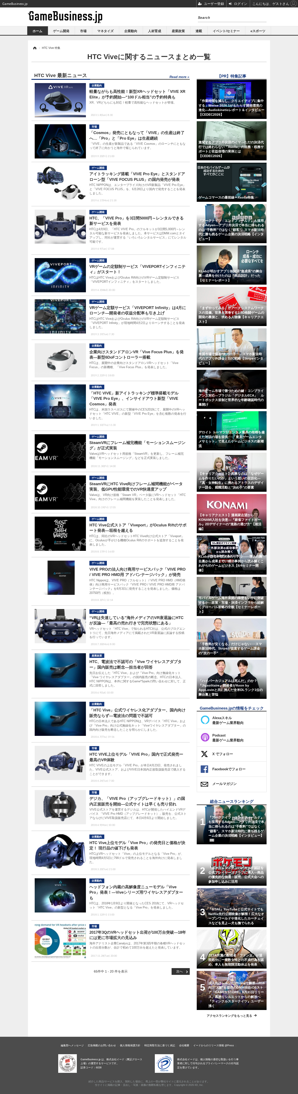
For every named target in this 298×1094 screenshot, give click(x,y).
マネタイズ (105, 31)
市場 (83, 31)
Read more (177, 77)
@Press (229, 1045)
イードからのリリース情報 (208, 1045)
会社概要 (184, 1045)
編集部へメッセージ (72, 1045)
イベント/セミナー (226, 31)
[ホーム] (34, 48)
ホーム (37, 31)
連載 (199, 31)
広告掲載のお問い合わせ (102, 1045)
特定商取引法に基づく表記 (159, 1045)
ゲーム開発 (61, 31)
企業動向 (130, 31)
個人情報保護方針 (130, 1045)
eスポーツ (258, 31)
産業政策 (178, 31)
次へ (179, 971)
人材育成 (154, 31)
